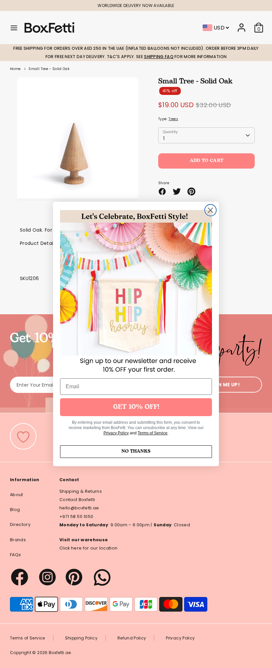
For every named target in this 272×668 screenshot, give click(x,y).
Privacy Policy (116, 433)
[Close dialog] (210, 210)
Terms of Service (153, 433)
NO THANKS (136, 451)
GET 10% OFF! (136, 407)
